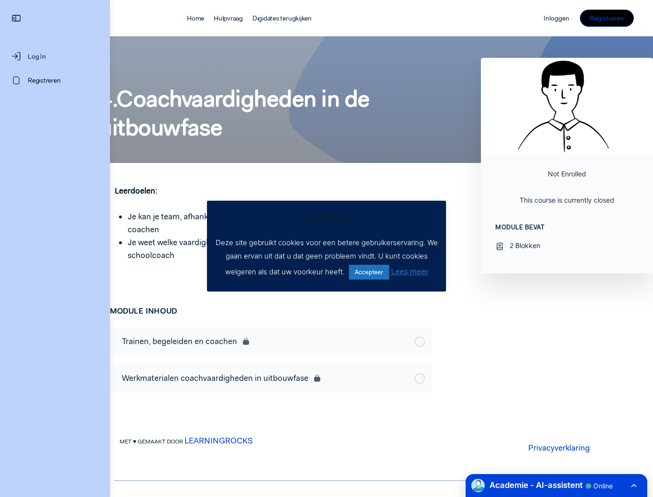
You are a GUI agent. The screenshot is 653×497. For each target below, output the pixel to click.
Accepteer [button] (369, 272)
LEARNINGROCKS (219, 440)
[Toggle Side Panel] (16, 18)
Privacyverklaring (559, 448)
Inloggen (556, 18)
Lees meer (409, 271)
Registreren (607, 18)
